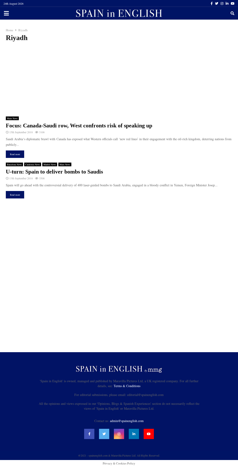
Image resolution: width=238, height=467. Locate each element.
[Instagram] (119, 434)
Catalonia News (32, 164)
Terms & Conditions (127, 386)
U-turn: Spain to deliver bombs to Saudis (54, 172)
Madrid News (49, 164)
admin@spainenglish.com (127, 421)
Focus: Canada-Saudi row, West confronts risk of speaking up (79, 126)
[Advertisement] (119, 79)
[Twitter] (104, 434)
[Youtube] (149, 434)
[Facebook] (89, 434)
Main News (12, 118)
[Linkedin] (134, 434)
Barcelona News (14, 164)
